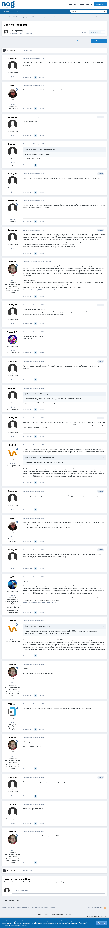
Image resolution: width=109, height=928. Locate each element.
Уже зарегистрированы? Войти (79, 4)
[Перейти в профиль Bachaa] (12, 269)
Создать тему (82, 41)
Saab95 (12, 445)
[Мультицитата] (35, 77)
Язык (40, 914)
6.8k (13, 219)
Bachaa (12, 261)
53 (13, 77)
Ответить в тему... (22, 890)
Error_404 (12, 804)
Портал (15, 11)
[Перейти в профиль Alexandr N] (12, 339)
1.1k (13, 163)
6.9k (13, 280)
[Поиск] (105, 11)
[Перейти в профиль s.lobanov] (12, 208)
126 (13, 350)
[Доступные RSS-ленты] (105, 907)
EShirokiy (12, 704)
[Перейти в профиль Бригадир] (6, 32)
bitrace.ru (47, 527)
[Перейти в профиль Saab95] (12, 452)
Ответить (99, 41)
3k (13, 723)
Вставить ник (27, 77)
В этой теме (96, 11)
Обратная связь (58, 914)
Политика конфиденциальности (95, 916)
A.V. (12, 577)
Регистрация (100, 4)
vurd (12, 85)
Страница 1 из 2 (27, 50)
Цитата (41, 77)
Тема (46, 914)
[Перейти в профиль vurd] (12, 93)
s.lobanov (12, 201)
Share (83, 32)
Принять (101, 923)
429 (13, 595)
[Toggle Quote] (26, 149)
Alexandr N (12, 332)
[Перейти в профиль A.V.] (12, 584)
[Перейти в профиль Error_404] (12, 812)
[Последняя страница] (18, 50)
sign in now (50, 882)
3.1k (13, 104)
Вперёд (12, 50)
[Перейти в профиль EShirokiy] (12, 711)
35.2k (13, 463)
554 (13, 823)
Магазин (6, 11)
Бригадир (19, 31)
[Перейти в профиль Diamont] (12, 151)
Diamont (12, 144)
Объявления (27, 33)
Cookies (68, 914)
